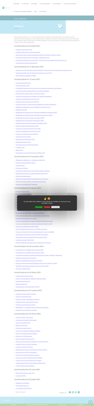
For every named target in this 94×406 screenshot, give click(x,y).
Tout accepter (39, 207)
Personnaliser (55, 207)
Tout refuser (47, 207)
